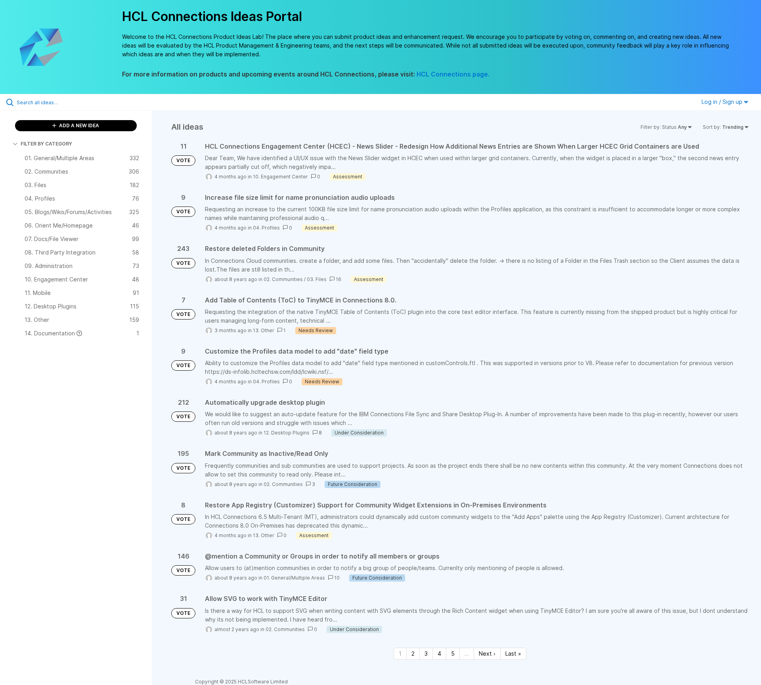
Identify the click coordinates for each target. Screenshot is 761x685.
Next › (487, 653)
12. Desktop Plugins (287, 433)
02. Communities (283, 279)
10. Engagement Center (280, 177)
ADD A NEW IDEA (78, 125)
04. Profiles (266, 228)
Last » (513, 653)
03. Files (317, 279)
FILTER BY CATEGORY (46, 144)
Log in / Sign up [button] (723, 101)
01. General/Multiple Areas (294, 578)
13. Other (263, 330)
